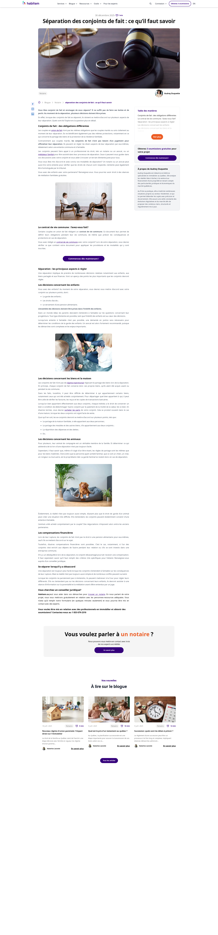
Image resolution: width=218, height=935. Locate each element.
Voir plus (157, 137)
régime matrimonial (75, 383)
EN (194, 3)
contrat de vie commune (67, 242)
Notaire (43, 93)
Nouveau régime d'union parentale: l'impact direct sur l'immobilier (62, 732)
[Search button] (150, 3)
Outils (96, 3)
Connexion (159, 3)
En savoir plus (109, 650)
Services (60, 3)
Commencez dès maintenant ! (83, 258)
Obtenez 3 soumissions (180, 4)
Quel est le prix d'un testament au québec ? (107, 731)
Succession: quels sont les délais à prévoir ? (153, 731)
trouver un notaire (96, 594)
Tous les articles (109, 760)
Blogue (72, 3)
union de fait (56, 130)
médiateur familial (46, 154)
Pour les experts (111, 3)
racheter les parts (72, 410)
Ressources (84, 3)
